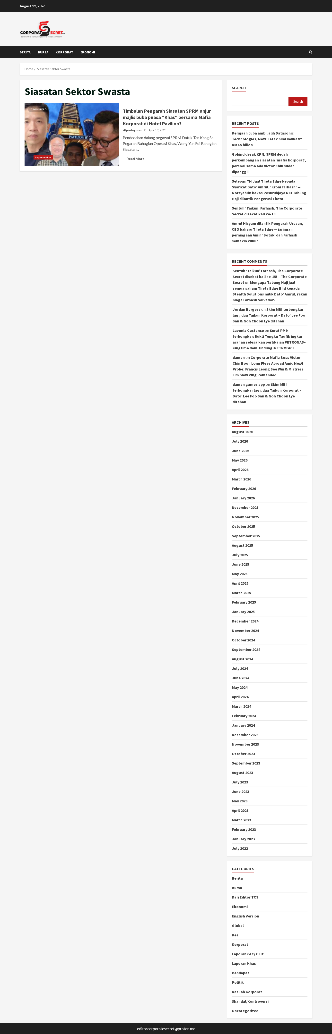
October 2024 (243, 640)
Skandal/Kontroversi (250, 1001)
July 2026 (240, 441)
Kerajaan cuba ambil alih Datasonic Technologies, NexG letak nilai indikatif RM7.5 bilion (267, 139)
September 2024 (246, 649)
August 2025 (242, 545)
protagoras (133, 130)
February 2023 (244, 829)
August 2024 (242, 658)
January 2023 (243, 838)
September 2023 (246, 763)
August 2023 (242, 772)
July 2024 (240, 668)
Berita (25, 52)
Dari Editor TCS (245, 897)
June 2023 (240, 791)
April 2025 (240, 583)
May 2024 (239, 687)
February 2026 (244, 488)
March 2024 (241, 706)
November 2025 (245, 516)
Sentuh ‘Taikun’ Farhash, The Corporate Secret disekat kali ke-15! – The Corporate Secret (270, 276)
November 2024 (245, 630)
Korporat (64, 52)
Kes (235, 935)
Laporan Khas (43, 157)
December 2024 (245, 621)
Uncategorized (245, 1010)
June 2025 (240, 564)
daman (239, 357)
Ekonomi (87, 52)
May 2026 (239, 460)
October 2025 (243, 526)
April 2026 (240, 469)
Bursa (43, 52)
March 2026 (241, 479)
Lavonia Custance (248, 330)
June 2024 (240, 677)
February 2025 (244, 602)
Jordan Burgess (247, 309)
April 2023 (240, 810)
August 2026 (242, 431)
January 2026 (243, 498)
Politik (238, 982)
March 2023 (241, 819)
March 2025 (241, 592)
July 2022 (240, 848)
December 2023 (245, 734)
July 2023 (240, 782)
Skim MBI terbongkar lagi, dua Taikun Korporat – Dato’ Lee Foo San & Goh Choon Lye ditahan (269, 315)
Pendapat (240, 972)
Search (239, 87)
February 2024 (244, 715)
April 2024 (240, 696)
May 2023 (239, 801)
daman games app (249, 384)
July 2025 (240, 554)
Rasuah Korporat (247, 991)
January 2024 (243, 725)
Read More (135, 159)
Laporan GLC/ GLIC (248, 953)
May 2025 (239, 573)
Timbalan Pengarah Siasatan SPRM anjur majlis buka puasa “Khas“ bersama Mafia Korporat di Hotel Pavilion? (72, 134)
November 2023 (245, 744)
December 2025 (245, 507)
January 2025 (243, 611)
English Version (245, 916)
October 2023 (243, 753)
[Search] (310, 52)
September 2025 (246, 535)
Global (238, 925)
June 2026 (240, 450)
